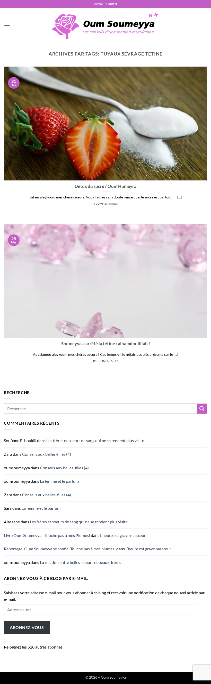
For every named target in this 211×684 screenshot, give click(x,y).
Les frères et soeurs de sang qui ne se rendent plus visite (95, 440)
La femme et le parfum (59, 481)
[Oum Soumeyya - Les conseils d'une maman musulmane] (105, 25)
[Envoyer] (202, 409)
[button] (7, 25)
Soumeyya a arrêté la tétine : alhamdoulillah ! (105, 343)
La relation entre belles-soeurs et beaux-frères (80, 562)
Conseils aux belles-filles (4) (46, 454)
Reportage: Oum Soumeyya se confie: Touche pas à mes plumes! (60, 548)
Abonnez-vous (27, 627)
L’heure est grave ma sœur (123, 535)
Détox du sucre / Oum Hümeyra (105, 186)
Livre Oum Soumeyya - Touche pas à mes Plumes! (47, 535)
